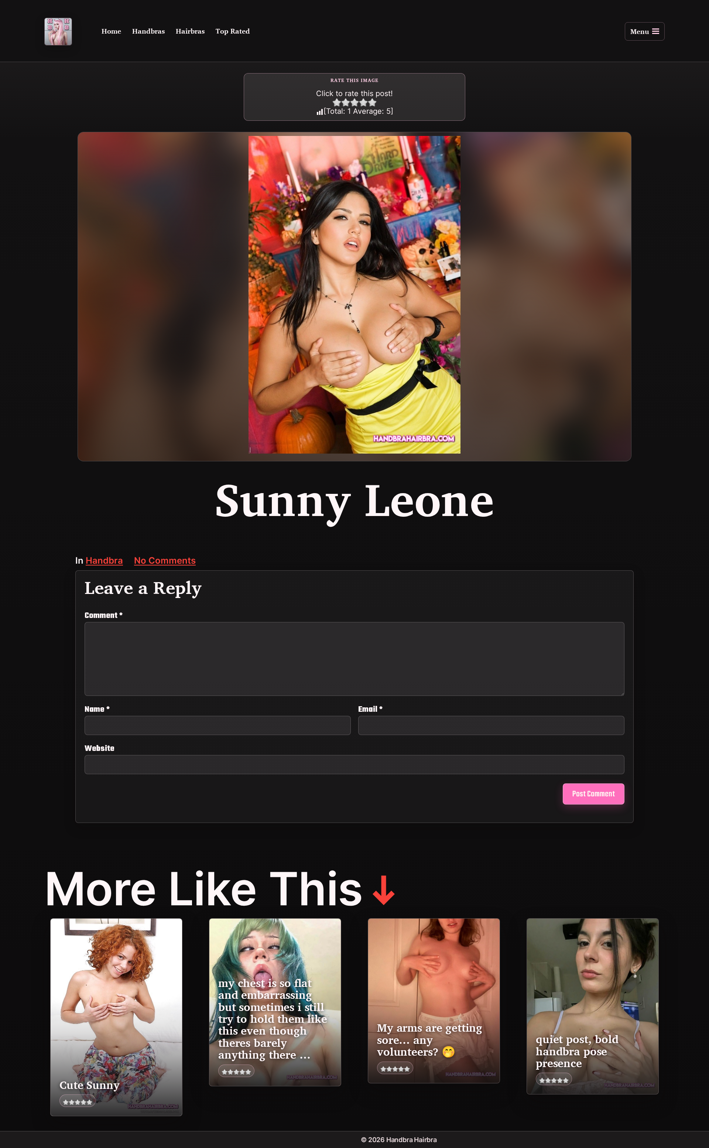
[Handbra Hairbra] (58, 31)
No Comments (165, 561)
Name (97, 709)
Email (370, 709)
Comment (104, 615)
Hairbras (190, 31)
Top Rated (233, 31)
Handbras (148, 31)
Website (99, 747)
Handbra (104, 561)
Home (111, 31)
